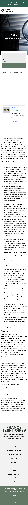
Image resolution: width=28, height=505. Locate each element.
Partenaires (14, 478)
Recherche (14, 458)
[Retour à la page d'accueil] (7, 10)
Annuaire (4, 72)
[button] (26, 10)
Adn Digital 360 (21, 488)
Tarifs (14, 470)
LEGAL (14, 495)
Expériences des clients (14, 454)
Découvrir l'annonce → (14, 4)
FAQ (14, 482)
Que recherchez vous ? (9, 54)
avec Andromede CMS (10, 489)
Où (4, 59)
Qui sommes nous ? (14, 474)
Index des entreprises (14, 447)
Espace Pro (14, 462)
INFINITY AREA (20, 491)
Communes (15, 72)
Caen (21, 72)
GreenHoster (7, 491)
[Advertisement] (14, 90)
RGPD (14, 499)
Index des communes (14, 450)
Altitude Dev (13, 488)
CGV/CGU (14, 502)
